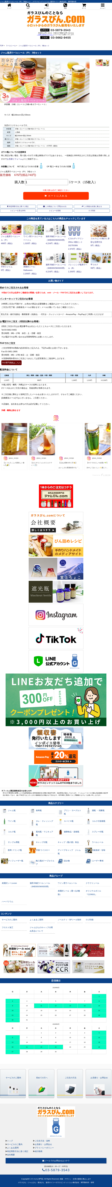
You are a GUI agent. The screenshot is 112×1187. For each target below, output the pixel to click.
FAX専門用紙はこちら (11, 363)
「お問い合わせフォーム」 (45, 34)
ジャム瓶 (12, 810)
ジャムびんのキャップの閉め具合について (41, 929)
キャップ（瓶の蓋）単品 (68, 842)
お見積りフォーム (14, 159)
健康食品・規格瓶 (71, 832)
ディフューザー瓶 (15, 861)
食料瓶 (39, 810)
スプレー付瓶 (97, 832)
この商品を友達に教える (92, 206)
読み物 (67, 861)
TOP (1, 46)
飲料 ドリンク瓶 (15, 850)
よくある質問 (13, 1148)
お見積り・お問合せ (43, 1144)
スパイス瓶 (68, 821)
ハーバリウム (7, 901)
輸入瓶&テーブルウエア (45, 862)
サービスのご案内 (9, 920)
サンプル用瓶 (13, 842)
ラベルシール (11, 46)
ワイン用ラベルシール (67, 883)
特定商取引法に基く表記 (17, 1151)
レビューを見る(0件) (18, 211)
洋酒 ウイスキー (43, 850)
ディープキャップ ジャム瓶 (69, 852)
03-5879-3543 (57, 1170)
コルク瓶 (12, 832)
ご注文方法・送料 (42, 1141)
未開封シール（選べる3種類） (69, 892)
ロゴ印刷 (92, 211)
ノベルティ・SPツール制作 (69, 920)
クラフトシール (92, 883)
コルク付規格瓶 (98, 821)
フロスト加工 (7, 927)
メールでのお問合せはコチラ (57, 1161)
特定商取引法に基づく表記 (18, 206)
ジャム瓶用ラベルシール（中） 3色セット (34, 46)
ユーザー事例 (97, 861)
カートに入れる (57, 196)
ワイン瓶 (12, 821)
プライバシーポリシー (44, 1148)
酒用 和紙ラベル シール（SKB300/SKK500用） (40, 885)
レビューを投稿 (55, 211)
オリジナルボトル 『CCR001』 (93, 892)
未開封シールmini (9, 883)
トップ (10, 1141)
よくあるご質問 (36, 920)
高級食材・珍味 (98, 850)
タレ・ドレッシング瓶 (44, 823)
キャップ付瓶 (41, 842)
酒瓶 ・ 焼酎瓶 (98, 810)
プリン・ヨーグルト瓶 (72, 812)
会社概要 (11, 1155)
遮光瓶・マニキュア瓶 (44, 833)
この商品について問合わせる (56, 206)
